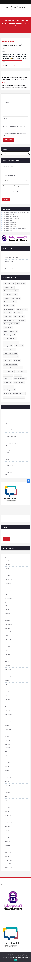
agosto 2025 (7, 602)
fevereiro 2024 (8, 669)
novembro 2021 (8, 770)
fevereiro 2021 (8, 804)
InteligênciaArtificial (10, 364)
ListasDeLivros (21, 371)
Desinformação (9, 335)
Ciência (7, 316)
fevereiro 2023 (8, 714)
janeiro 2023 (8, 718)
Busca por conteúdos (9, 261)
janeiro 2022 (8, 762)
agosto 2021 (7, 781)
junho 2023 (7, 699)
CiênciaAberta (19, 316)
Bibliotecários (9, 305)
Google (7, 360)
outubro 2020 (8, 819)
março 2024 (7, 665)
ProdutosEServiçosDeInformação (14, 393)
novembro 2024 (8, 635)
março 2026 (7, 575)
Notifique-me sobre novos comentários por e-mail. (15, 127)
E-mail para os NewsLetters (12, 192)
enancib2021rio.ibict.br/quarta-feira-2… (12, 60)
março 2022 (7, 755)
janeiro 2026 (8, 583)
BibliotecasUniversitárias (12, 298)
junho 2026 (7, 564)
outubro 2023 (8, 684)
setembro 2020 (8, 822)
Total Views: (10, 450)
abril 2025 (7, 617)
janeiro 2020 (8, 852)
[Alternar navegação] (15, 14)
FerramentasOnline (10, 353)
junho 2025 (7, 609)
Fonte (3, 65)
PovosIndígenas (9, 390)
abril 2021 (7, 796)
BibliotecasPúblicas (10, 294)
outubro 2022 (8, 729)
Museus (7, 382)
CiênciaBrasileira (9, 320)
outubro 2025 (8, 594)
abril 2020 (7, 841)
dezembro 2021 (8, 766)
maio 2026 (7, 568)
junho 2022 (7, 744)
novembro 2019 (8, 860)
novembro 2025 (8, 590)
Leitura (19, 367)
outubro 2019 (8, 863)
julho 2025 (7, 605)
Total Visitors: (10, 458)
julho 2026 (7, 560)
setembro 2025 (8, 598)
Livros (18, 375)
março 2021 (7, 800)
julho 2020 (7, 830)
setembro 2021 (8, 777)
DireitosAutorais (9, 338)
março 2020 (7, 845)
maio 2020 (7, 837)
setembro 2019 (8, 867)
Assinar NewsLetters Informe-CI (12, 257)
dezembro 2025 (8, 587)
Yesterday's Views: (11, 421)
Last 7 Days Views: (11, 429)
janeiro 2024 (8, 673)
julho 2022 (7, 740)
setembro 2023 (8, 688)
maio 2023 (7, 703)
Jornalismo (8, 367)
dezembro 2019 (8, 856)
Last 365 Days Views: (12, 443)
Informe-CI (7, 253)
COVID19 (8, 327)
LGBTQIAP (8, 371)
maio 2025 (7, 613)
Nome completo (9, 166)
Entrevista (19, 346)
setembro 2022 (8, 733)
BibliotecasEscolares (11, 291)
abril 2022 (7, 751)
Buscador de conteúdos (10, 268)
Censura (7, 313)
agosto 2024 (7, 646)
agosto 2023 (7, 691)
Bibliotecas (8, 287)
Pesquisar (5, 527)
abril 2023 (7, 706)
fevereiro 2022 (8, 759)
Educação (8, 346)
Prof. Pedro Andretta (15, 7)
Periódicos (8, 386)
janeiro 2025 (8, 628)
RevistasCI (8, 397)
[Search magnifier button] (28, 153)
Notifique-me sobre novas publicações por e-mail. (14, 134)
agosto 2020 (7, 826)
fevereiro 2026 (8, 579)
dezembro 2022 (8, 721)
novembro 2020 (8, 815)
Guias (17, 360)
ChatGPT (18, 313)
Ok (16, 959)
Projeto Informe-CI (12, 65)
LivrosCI (6, 48)
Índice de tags (8, 265)
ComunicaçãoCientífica (11, 324)
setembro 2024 (8, 643)
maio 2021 (7, 792)
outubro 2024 (8, 639)
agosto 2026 (7, 557)
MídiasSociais (19, 382)
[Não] (29, 957)
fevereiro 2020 (8, 849)
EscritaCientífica (9, 349)
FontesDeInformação (11, 356)
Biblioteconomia (9, 302)
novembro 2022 (8, 725)
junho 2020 (7, 834)
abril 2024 (7, 661)
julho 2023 (7, 695)
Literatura (8, 375)
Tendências (19, 397)
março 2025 (7, 620)
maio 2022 (7, 747)
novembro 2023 (8, 680)
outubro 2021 (8, 774)
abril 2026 (7, 572)
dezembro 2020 (8, 811)
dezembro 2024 (8, 631)
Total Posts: (10, 472)
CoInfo (22, 320)
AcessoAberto (9, 283)
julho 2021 (7, 785)
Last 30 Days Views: (12, 436)
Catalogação (21, 309)
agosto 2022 (7, 736)
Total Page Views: (11, 465)
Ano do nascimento (10, 175)
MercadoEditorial (20, 378)
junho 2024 (7, 654)
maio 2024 (7, 658)
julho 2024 (7, 650)
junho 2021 (7, 789)
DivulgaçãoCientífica (10, 342)
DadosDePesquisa (10, 331)
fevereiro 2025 (8, 624)
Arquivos (21, 283)
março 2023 (7, 710)
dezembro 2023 (8, 676)
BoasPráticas (9, 309)
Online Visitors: (10, 414)
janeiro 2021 (8, 807)
